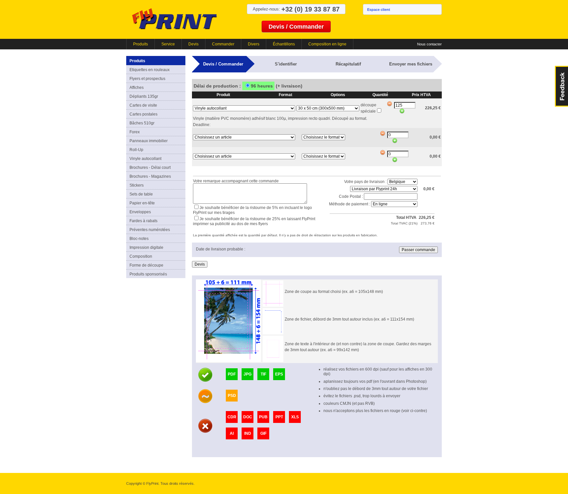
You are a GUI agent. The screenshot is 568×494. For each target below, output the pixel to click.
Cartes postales (143, 114)
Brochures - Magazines (150, 176)
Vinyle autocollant (145, 158)
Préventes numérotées (150, 229)
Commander (223, 44)
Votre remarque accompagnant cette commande (236, 181)
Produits (140, 44)
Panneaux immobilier (149, 141)
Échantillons (284, 44)
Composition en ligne (327, 44)
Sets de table (141, 194)
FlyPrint (174, 19)
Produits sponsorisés (148, 274)
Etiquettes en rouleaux (150, 69)
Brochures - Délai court (150, 167)
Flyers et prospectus (147, 78)
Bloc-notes (139, 238)
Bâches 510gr (142, 123)
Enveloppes (140, 212)
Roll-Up (136, 149)
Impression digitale (146, 247)
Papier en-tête (142, 203)
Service (168, 44)
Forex (135, 132)
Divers (253, 44)
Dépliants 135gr (144, 96)
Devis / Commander (296, 26)
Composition (141, 256)
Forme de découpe (146, 265)
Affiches (137, 87)
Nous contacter (429, 44)
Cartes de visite (143, 105)
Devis (193, 44)
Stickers (137, 185)
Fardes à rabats (143, 221)
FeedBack (561, 86)
